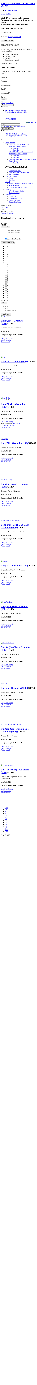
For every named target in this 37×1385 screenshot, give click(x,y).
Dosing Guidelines (15, 171)
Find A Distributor (15, 202)
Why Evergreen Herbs (16, 191)
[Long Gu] (4, 561)
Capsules (16, 150)
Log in (3, 14)
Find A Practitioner (15, 200)
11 (5, 817)
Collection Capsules (13, 233)
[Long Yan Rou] (6, 602)
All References (14, 174)
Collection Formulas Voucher (18, 187)
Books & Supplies (11, 176)
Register (8, 14)
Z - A (9, 309)
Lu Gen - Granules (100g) (14, 688)
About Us (8, 189)
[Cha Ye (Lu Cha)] (7, 643)
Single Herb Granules (14, 239)
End (6, 831)
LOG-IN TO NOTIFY (8, 425)
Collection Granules (13, 231)
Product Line (5, 227)
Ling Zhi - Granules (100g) (15, 443)
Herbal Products (10, 143)
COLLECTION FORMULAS (19, 145)
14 (6, 822)
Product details (5, 342)
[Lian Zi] (4, 357)
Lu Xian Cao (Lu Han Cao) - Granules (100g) (16, 730)
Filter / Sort (4, 207)
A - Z (9, 307)
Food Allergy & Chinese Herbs (19, 172)
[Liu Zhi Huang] (6, 479)
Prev (6, 809)
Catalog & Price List (15, 198)
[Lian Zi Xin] (5, 398)
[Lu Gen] (4, 684)
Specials (7, 182)
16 (6, 826)
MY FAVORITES (11, 10)
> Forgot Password (14, 37)
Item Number (11, 311)
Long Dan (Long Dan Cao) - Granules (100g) (15, 526)
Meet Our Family (14, 193)
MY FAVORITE (10, 119)
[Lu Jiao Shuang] (7, 765)
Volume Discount (14, 185)
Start (6, 808)
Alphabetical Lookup (8, 242)
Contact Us (8, 194)
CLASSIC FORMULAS (21, 153)
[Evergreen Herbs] (7, 103)
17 (6, 828)
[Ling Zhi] (4, 439)
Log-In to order (6, 340)
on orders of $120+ (16, 112)
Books (11, 178)
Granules (16, 148)
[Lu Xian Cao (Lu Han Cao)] (11, 724)
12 (6, 819)
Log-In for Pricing (7, 338)
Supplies (12, 180)
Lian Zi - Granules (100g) (14, 361)
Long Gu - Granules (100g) (15, 565)
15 (6, 824)
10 (6, 815)
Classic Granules (12, 235)
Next (6, 830)
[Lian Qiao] (5, 316)
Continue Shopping (7, 213)
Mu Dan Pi (16, 423)
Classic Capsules (12, 237)
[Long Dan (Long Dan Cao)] (10, 520)
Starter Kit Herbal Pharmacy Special (21, 183)
